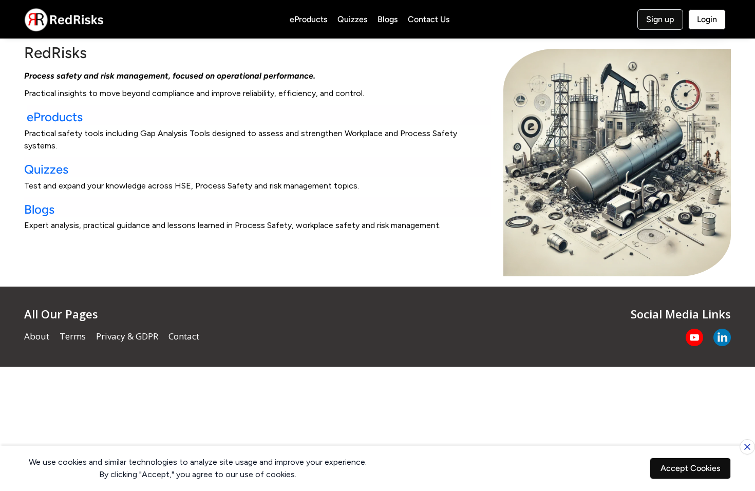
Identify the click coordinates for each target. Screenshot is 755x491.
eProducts (308, 19)
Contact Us (428, 19)
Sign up (660, 19)
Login (707, 19)
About (36, 336)
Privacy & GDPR (127, 336)
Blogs (388, 19)
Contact (183, 336)
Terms (73, 336)
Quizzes (352, 19)
